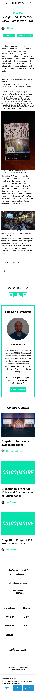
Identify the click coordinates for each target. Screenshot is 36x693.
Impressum (11, 667)
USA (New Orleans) (16, 100)
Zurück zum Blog (6, 3)
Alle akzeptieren (28, 688)
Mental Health (6, 61)
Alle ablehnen (17, 688)
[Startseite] (18, 3)
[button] (11, 294)
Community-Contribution (10, 56)
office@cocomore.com (18, 583)
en (30, 2)
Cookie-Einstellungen (18, 669)
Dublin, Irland (6, 108)
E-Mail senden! (18, 390)
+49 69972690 (18, 593)
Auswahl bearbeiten (6, 688)
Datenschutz (24, 667)
